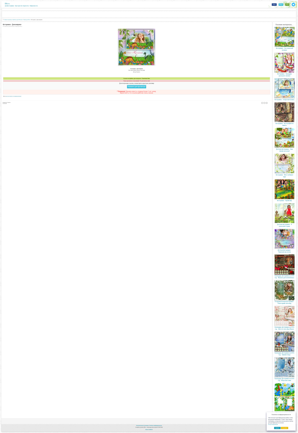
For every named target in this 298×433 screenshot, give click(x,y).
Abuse (146, 429)
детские (7, 96)
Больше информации (273, 424)
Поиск (274, 4)
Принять (277, 428)
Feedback (151, 429)
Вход (287, 4)
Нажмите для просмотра (136, 87)
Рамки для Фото (18, 26)
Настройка (284, 428)
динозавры (19, 96)
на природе (15, 96)
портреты (11, 96)
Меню (281, 4)
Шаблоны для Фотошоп (9, 26)
